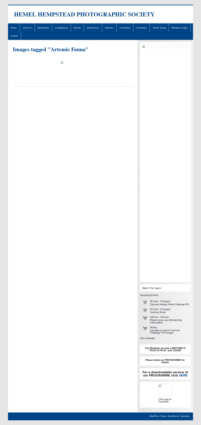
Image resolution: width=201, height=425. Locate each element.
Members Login (179, 27)
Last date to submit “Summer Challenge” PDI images (165, 331)
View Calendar (147, 338)
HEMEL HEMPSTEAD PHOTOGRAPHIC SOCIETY (84, 14)
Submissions (93, 27)
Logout (14, 35)
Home (14, 27)
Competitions (61, 27)
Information (43, 27)
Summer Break (158, 312)
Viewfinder (125, 27)
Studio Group (159, 27)
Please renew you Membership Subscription (166, 321)
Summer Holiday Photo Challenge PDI (169, 304)
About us (27, 27)
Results (77, 27)
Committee (141, 27)
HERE (183, 375)
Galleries (109, 27)
